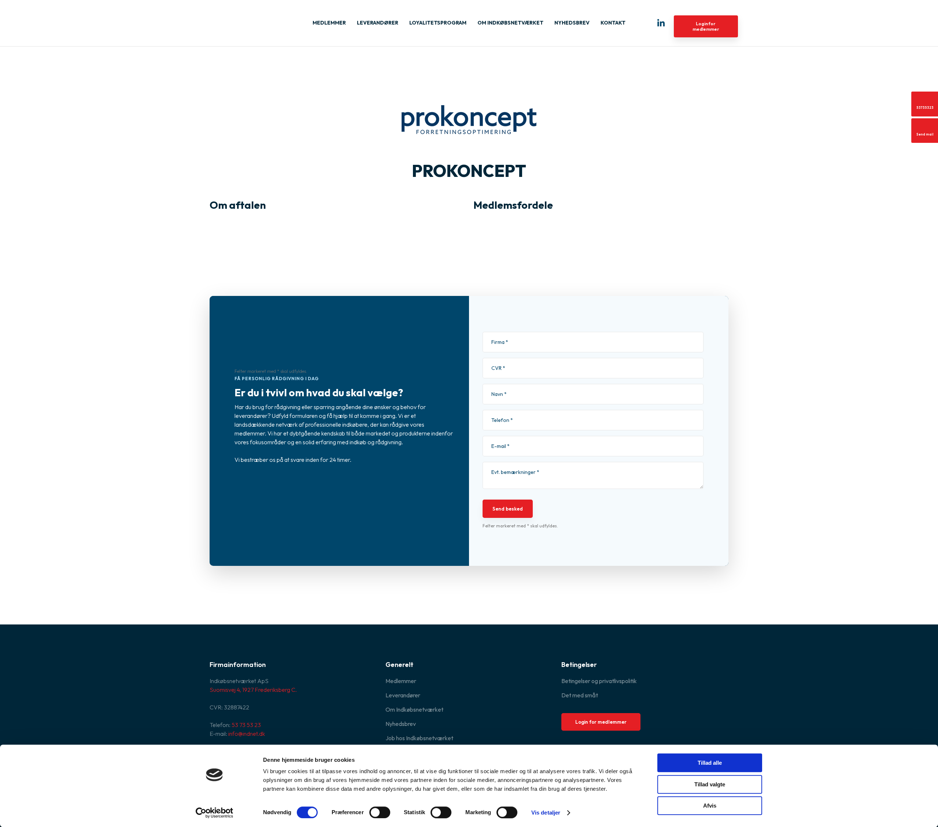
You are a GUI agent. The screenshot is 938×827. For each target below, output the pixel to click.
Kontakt (613, 22)
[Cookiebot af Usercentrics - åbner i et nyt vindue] (214, 812)
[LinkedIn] (661, 22)
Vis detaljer (545, 812)
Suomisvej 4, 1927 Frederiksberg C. (253, 689)
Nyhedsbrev (572, 22)
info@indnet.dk (246, 733)
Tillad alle (710, 763)
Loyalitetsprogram (437, 22)
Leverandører (377, 22)
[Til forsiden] (246, 20)
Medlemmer (329, 22)
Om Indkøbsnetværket (510, 22)
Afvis (709, 805)
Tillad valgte (709, 784)
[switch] (379, 812)
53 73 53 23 (246, 724)
